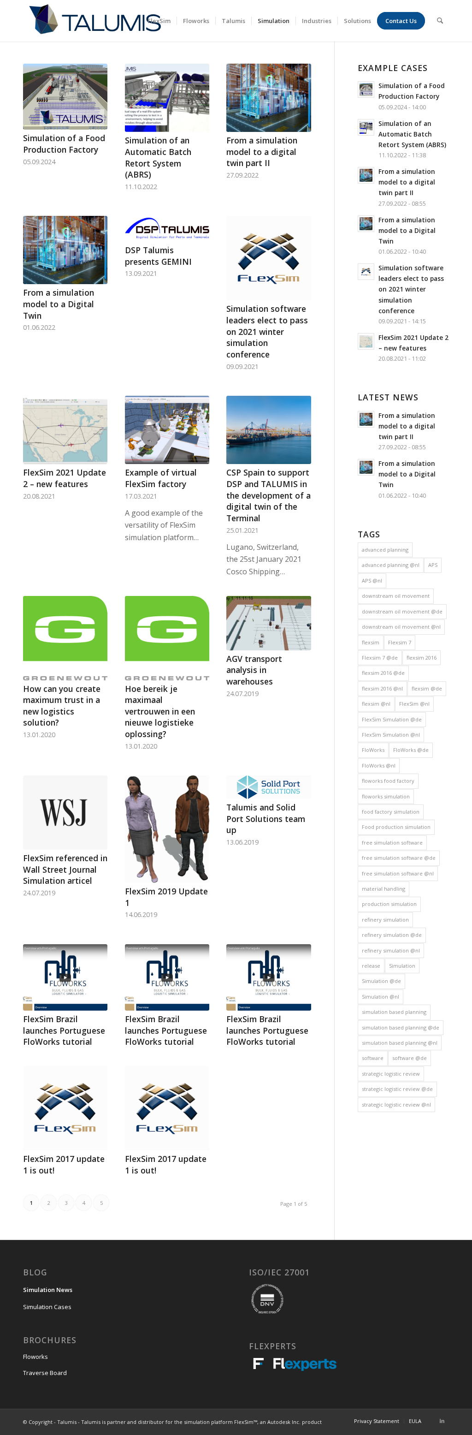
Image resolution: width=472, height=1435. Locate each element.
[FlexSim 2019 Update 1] (167, 829)
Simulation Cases (47, 1307)
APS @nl (372, 580)
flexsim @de (427, 688)
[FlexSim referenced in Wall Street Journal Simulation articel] (65, 812)
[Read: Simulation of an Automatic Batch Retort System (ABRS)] (366, 127)
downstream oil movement (396, 595)
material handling (383, 888)
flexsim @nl (376, 703)
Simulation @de (381, 980)
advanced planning (385, 549)
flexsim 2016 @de (383, 672)
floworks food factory (388, 780)
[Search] (440, 21)
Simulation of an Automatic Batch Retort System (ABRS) (158, 157)
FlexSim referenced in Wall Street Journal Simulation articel (65, 869)
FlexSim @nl (414, 703)
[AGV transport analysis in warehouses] (268, 623)
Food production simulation (396, 826)
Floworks (35, 1356)
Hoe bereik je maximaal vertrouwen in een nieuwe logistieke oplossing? (160, 711)
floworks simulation (386, 796)
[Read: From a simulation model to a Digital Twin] (366, 223)
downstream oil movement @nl (401, 626)
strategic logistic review (391, 1073)
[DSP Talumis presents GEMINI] (167, 229)
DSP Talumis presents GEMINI (158, 255)
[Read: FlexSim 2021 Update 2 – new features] (366, 341)
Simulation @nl (380, 996)
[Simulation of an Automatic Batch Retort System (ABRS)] (167, 98)
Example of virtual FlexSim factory (161, 478)
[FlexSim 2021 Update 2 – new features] (65, 430)
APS (432, 564)
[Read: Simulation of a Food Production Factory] (366, 89)
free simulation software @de (399, 857)
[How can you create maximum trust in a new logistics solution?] (65, 638)
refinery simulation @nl (391, 950)
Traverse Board (45, 1373)
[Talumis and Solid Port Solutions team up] (268, 787)
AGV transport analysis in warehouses (254, 670)
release (371, 965)
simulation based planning (394, 1011)
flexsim (370, 642)
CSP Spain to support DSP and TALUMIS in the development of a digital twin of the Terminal (268, 495)
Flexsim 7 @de (380, 657)
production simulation (389, 903)
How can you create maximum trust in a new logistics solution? (61, 705)
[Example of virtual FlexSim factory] (167, 430)
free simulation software (392, 842)
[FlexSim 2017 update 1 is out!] (65, 1108)
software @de (409, 1057)
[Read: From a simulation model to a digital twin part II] (366, 175)
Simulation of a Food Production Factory (64, 143)
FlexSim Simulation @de (392, 719)
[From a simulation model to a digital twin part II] (268, 98)
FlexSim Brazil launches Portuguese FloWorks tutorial (64, 1030)
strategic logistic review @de (397, 1088)
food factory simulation (390, 811)
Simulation (402, 965)
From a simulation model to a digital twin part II (261, 151)
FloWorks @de (411, 749)
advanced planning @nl (390, 564)
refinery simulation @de (392, 934)
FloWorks (373, 749)
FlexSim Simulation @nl (391, 734)
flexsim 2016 (422, 657)
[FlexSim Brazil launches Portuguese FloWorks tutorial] (65, 977)
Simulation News (47, 1290)
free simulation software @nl (398, 873)
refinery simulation (385, 919)
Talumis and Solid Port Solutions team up (265, 818)
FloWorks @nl (378, 765)
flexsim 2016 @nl (382, 688)
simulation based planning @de (400, 1027)
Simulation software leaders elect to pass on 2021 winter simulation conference (267, 331)
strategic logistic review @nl (396, 1104)
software (373, 1057)
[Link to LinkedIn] (442, 1421)
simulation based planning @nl (399, 1042)
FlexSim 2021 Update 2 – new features (64, 478)
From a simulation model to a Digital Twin (58, 304)
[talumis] (94, 21)
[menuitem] (159, 21)
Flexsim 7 (399, 642)
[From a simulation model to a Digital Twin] (65, 250)
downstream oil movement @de (402, 611)
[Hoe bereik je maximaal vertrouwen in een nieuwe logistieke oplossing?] (167, 638)
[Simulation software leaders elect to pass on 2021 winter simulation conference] (268, 258)
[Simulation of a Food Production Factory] (65, 97)
